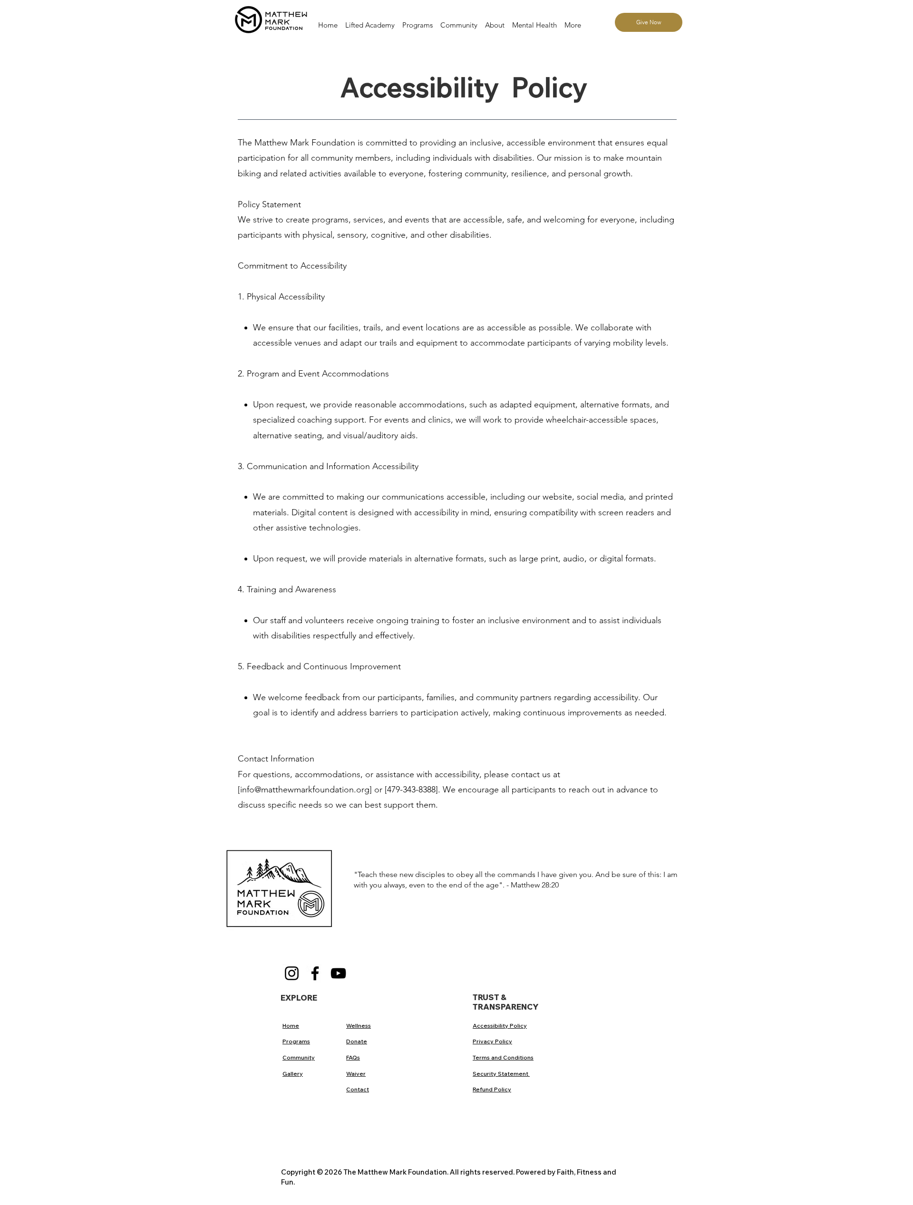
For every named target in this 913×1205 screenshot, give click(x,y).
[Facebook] (315, 973)
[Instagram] (291, 973)
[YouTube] (338, 973)
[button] (459, 21)
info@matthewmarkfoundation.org (304, 789)
